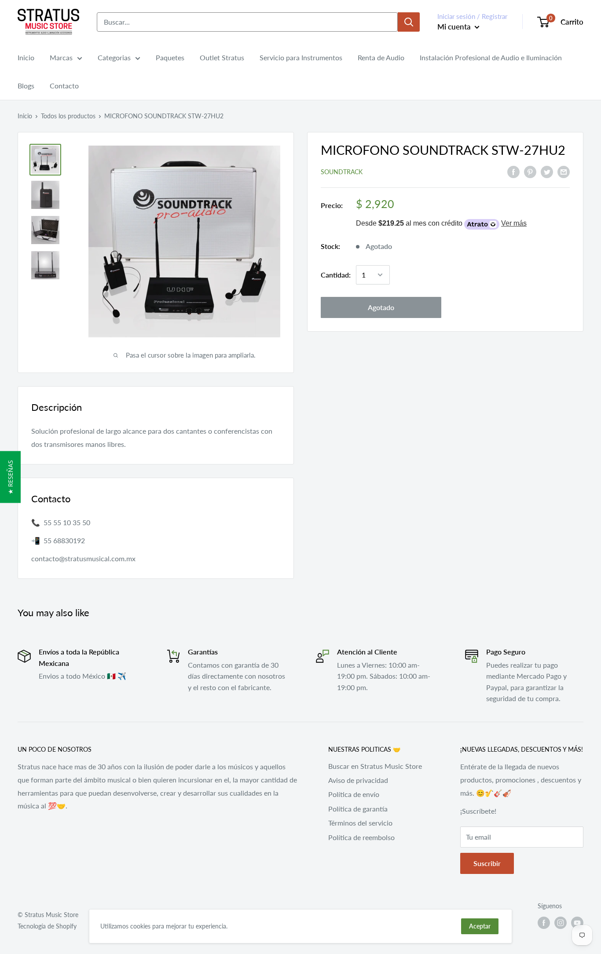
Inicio (26, 57)
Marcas (61, 57)
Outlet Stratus (222, 57)
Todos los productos (68, 116)
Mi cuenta (455, 26)
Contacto (64, 85)
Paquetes (170, 57)
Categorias (114, 57)
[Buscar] (409, 22)
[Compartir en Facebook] (513, 171)
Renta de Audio (381, 57)
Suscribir (487, 863)
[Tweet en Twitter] (547, 171)
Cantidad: (336, 274)
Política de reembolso (361, 837)
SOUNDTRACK (342, 171)
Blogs (26, 85)
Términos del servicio (360, 823)
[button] (10, 477)
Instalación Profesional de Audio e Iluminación (491, 57)
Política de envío (353, 794)
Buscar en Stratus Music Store (375, 766)
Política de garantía (358, 808)
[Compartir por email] (563, 171)
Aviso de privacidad (358, 780)
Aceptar (480, 926)
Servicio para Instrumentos (301, 57)
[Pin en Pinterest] (530, 171)
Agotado (381, 307)
